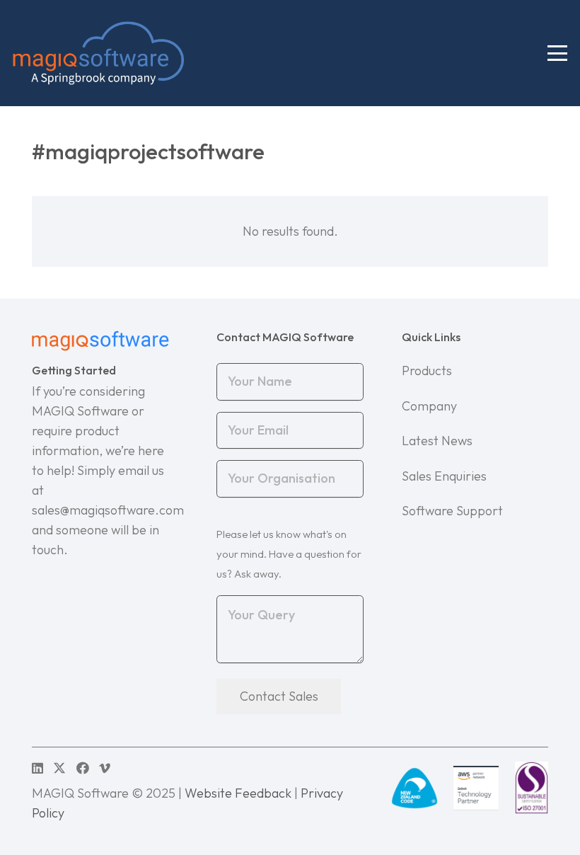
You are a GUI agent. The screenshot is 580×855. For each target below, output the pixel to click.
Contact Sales (279, 696)
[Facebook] (82, 768)
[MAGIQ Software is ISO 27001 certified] (531, 788)
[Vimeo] (104, 768)
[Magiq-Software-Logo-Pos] (98, 53)
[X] (59, 768)
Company (429, 406)
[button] (558, 53)
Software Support (452, 511)
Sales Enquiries (444, 476)
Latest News (437, 440)
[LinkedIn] (37, 768)
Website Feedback (238, 793)
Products (427, 370)
